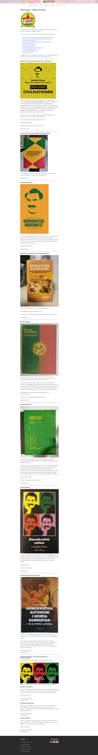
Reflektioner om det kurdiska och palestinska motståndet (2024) (37, 41)
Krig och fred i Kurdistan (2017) (29, 49)
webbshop (41, 55)
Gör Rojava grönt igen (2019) (29, 44)
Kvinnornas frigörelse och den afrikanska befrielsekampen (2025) (37, 38)
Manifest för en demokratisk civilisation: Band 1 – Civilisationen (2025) (38, 37)
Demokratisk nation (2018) (28, 46)
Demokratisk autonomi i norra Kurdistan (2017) (33, 47)
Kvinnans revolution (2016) (28, 52)
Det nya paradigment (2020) (29, 43)
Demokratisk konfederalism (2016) (30, 50)
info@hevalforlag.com (46, 56)
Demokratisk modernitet (47, 660)
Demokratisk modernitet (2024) (30, 40)
